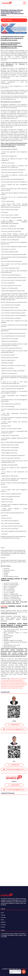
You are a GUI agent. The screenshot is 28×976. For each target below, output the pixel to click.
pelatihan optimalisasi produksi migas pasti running (12, 687)
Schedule (3, 917)
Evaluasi (3, 927)
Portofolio (3, 924)
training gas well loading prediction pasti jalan (14, 684)
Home (2, 912)
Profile (2, 920)
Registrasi (3, 922)
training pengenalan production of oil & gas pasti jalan (13, 682)
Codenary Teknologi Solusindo (17, 969)
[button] (24, 2)
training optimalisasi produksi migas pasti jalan (12, 680)
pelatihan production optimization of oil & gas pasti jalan (14, 685)
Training (3, 915)
